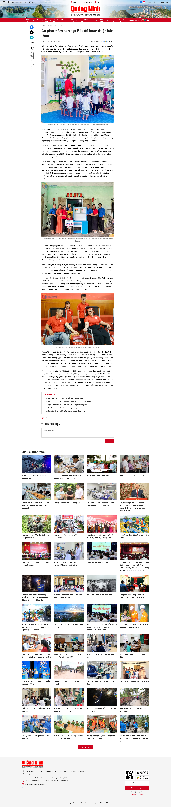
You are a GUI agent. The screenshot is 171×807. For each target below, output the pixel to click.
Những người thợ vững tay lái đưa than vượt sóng (100, 793)
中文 (153, 2)
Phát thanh (88, 2)
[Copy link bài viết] (32, 43)
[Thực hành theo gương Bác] (102, 464)
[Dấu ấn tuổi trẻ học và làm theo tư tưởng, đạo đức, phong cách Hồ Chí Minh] (134, 724)
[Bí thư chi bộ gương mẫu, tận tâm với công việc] (102, 697)
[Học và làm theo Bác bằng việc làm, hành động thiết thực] (69, 697)
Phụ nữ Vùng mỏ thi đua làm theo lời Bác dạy (134, 766)
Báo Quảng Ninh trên (96, 41)
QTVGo (145, 20)
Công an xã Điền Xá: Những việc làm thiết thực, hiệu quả (68, 737)
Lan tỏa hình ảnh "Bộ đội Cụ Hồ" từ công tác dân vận (35, 536)
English (149, 2)
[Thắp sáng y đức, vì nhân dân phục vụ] (102, 643)
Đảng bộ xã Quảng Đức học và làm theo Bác (68, 682)
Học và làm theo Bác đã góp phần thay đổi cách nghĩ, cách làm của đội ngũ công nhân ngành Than (36, 627)
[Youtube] (144, 2)
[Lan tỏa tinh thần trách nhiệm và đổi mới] (69, 781)
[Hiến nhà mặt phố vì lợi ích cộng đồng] (134, 464)
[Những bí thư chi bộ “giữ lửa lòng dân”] (134, 643)
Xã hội (46, 20)
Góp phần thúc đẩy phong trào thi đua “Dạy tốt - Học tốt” (67, 655)
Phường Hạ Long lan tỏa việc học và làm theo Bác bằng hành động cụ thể (36, 655)
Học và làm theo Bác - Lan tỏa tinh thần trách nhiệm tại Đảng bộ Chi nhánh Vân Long (35, 505)
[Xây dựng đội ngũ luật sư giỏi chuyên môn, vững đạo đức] (36, 781)
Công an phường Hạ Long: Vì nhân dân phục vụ (67, 536)
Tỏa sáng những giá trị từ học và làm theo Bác (68, 625)
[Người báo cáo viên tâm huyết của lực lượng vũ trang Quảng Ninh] (102, 524)
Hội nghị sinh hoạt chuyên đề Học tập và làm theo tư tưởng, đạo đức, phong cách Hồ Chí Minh (102, 627)
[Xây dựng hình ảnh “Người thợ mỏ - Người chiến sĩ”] (69, 754)
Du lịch (72, 20)
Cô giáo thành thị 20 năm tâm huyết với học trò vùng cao (67, 405)
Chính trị (28, 20)
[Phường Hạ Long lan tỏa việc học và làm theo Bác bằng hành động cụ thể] (36, 643)
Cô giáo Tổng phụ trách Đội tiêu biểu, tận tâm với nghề (64, 398)
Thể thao (112, 20)
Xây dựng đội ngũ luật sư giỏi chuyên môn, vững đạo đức (36, 793)
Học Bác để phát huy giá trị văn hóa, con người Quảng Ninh (65, 411)
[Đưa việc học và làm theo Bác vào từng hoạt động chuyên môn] (102, 491)
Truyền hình (76, 2)
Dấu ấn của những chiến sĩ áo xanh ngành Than (133, 793)
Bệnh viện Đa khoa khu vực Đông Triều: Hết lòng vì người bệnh (67, 563)
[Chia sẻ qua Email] (32, 37)
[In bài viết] (32, 48)
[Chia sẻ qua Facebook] (32, 27)
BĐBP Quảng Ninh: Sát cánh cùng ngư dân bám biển (35, 477)
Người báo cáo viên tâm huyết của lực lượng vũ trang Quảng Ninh (100, 536)
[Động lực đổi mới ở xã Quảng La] (69, 491)
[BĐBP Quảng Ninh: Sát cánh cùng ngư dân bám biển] (36, 464)
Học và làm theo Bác (57, 26)
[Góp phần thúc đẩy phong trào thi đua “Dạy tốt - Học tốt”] (69, 643)
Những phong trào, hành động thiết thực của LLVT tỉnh (101, 737)
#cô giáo (48, 417)
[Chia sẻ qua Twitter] (32, 32)
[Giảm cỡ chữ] (31, 59)
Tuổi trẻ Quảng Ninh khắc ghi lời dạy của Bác (36, 709)
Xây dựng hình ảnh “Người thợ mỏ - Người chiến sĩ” (68, 766)
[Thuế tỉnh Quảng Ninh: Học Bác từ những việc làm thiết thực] (69, 464)
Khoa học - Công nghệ (86, 20)
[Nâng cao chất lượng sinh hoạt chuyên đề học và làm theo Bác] (134, 583)
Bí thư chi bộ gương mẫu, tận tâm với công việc (101, 709)
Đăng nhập (164, 2)
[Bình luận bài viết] (32, 65)
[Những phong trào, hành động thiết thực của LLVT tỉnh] (102, 724)
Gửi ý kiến (109, 441)
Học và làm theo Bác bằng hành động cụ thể (134, 536)
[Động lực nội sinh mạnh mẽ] (102, 551)
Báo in (99, 2)
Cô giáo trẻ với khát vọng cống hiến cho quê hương (36, 682)
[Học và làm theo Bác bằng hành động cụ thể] (134, 524)
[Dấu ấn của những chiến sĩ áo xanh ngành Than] (134, 781)
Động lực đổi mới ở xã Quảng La (67, 503)
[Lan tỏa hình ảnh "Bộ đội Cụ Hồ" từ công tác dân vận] (36, 524)
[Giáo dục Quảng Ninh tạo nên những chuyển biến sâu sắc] (36, 754)
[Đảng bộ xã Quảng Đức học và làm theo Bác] (69, 670)
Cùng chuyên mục (33, 451)
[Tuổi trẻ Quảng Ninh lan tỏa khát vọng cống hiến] (102, 754)
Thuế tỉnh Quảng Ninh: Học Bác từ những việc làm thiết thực (67, 477)
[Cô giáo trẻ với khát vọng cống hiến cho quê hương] (36, 670)
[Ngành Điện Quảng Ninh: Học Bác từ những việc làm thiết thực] (134, 613)
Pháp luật (101, 20)
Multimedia (133, 20)
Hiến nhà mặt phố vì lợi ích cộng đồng (134, 476)
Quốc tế (121, 20)
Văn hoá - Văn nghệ (58, 20)
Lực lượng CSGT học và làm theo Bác (134, 681)
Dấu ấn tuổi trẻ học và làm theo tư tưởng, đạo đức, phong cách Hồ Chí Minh (134, 738)
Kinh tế (38, 20)
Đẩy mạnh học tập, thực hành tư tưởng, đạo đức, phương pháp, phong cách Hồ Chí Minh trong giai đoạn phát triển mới (134, 507)
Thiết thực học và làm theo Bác (99, 595)
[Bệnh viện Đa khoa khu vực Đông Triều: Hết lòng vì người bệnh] (69, 551)
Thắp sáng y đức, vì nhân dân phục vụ (101, 655)
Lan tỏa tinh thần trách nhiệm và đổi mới (68, 793)
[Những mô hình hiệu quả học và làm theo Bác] (36, 724)
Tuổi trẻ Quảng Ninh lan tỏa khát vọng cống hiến (100, 766)
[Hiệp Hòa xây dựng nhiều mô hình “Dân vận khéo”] (134, 697)
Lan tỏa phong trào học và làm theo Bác (101, 682)
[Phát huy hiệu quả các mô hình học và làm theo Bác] (36, 551)
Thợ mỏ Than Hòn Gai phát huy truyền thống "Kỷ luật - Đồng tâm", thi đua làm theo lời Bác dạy (35, 597)
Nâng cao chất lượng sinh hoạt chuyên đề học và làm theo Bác (132, 596)
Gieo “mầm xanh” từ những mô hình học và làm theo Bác (68, 596)
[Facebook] (141, 2)
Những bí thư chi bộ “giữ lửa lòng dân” (132, 655)
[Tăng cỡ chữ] (31, 53)
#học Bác (57, 417)
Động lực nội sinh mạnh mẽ (97, 562)
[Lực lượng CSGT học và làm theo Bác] (134, 670)
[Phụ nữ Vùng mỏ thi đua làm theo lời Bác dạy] (134, 754)
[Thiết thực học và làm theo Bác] (102, 583)
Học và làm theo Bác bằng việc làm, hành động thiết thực (68, 709)
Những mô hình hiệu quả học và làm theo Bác (36, 737)
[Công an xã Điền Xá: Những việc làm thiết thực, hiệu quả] (69, 724)
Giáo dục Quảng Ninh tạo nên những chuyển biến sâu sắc (36, 766)
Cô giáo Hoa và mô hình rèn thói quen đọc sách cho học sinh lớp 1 (68, 401)
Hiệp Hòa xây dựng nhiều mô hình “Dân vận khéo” (133, 709)
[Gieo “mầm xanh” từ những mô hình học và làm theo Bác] (69, 583)
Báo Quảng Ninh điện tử (85, 10)
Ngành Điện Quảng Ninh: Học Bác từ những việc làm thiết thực (134, 625)
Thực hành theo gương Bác (98, 476)
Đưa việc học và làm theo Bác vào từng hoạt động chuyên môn (100, 504)
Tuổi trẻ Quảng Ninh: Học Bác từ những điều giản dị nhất (65, 408)
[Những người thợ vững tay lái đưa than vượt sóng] (102, 781)
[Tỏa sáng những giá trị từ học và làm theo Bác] (69, 613)
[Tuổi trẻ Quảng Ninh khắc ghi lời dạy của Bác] (36, 697)
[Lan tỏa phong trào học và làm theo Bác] (102, 670)
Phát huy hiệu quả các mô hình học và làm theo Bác (35, 563)
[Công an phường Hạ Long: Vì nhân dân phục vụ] (69, 524)
